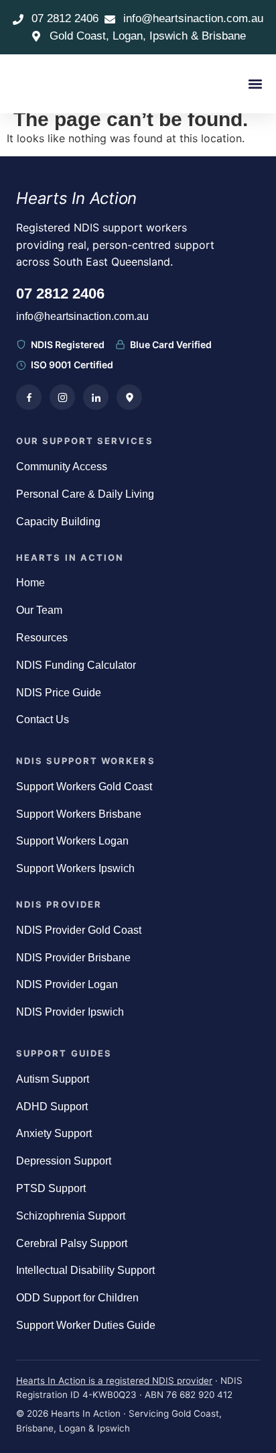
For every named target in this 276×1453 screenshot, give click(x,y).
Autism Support (52, 1079)
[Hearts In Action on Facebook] (29, 397)
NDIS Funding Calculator (76, 665)
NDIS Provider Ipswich (70, 1012)
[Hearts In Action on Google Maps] (129, 397)
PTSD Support (51, 1188)
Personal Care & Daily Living (85, 494)
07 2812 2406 (60, 293)
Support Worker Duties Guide (85, 1325)
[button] (255, 84)
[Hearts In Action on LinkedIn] (96, 397)
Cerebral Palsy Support (71, 1243)
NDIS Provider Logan (67, 984)
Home (30, 582)
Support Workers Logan (72, 841)
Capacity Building (58, 521)
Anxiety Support (54, 1133)
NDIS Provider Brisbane (73, 957)
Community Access (61, 466)
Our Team (39, 610)
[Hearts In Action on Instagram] (62, 397)
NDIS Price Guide (58, 692)
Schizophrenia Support (70, 1216)
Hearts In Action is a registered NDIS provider (114, 1380)
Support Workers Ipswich (75, 868)
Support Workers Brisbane (78, 814)
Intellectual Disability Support (85, 1270)
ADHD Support (52, 1106)
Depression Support (63, 1161)
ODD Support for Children (77, 1297)
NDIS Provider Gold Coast (78, 930)
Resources (42, 637)
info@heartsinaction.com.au (82, 316)
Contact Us (42, 719)
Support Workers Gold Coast (84, 786)
